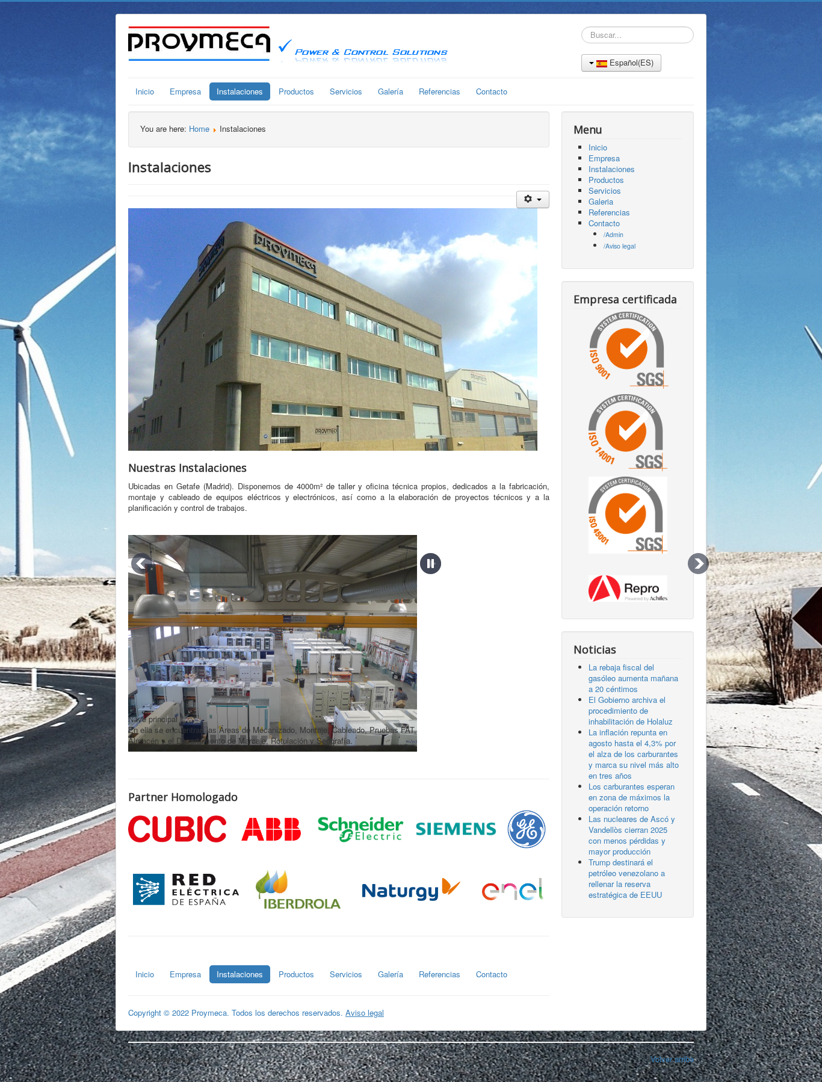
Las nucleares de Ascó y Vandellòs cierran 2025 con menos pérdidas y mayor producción (632, 835)
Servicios (346, 91)
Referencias (439, 91)
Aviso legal (364, 1012)
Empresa (185, 91)
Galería (390, 91)
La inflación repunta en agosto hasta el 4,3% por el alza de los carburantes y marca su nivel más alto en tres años (634, 753)
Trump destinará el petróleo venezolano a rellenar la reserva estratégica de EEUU (627, 878)
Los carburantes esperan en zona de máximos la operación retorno (632, 797)
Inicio (144, 91)
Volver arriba (672, 1059)
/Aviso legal (619, 245)
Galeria (601, 201)
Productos (296, 91)
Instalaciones (240, 91)
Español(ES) (630, 62)
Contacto (491, 91)
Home (199, 128)
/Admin (613, 234)
